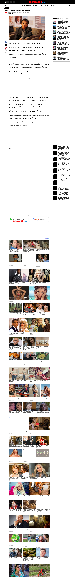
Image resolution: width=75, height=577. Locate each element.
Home (20, 5)
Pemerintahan (28, 5)
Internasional (35, 5)
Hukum (45, 5)
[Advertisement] (29, 86)
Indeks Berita (53, 5)
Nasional (40, 5)
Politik (48, 5)
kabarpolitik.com (12, 13)
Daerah (23, 5)
